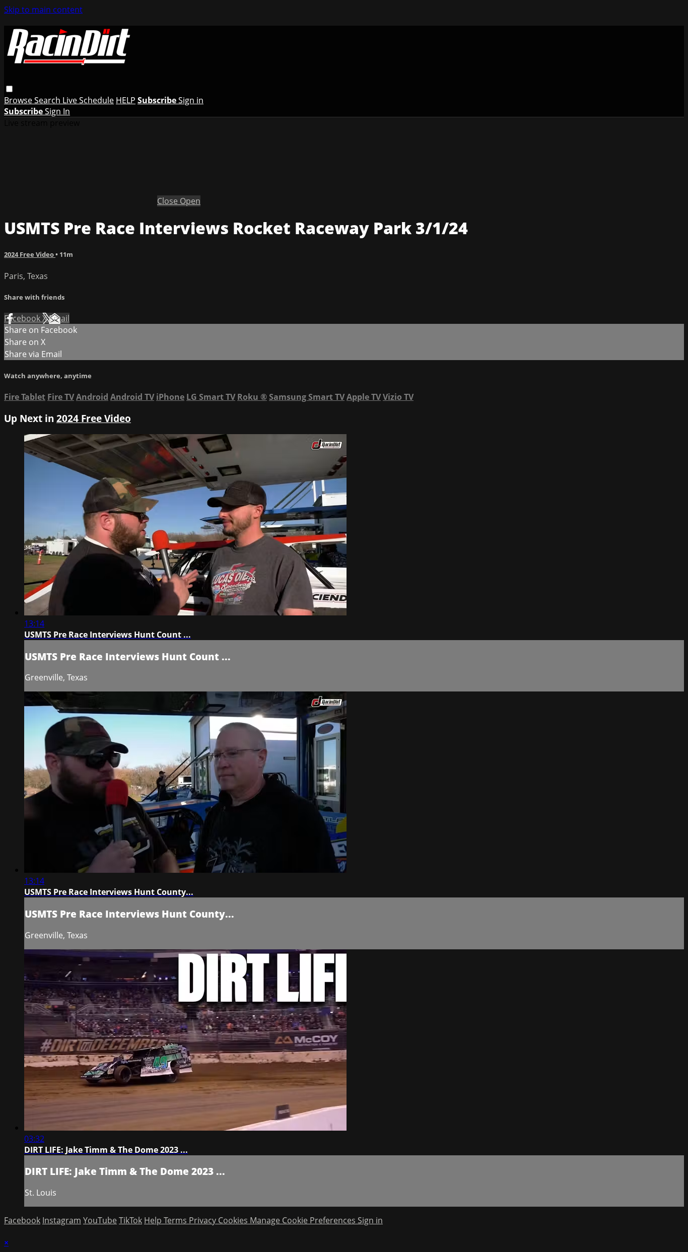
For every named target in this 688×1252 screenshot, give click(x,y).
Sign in (190, 100)
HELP (125, 100)
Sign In (57, 111)
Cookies (234, 1220)
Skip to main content (43, 9)
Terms (176, 1220)
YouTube (100, 1220)
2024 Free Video (29, 254)
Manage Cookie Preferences (304, 1220)
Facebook (23, 318)
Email (59, 318)
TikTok (130, 1220)
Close (168, 200)
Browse (19, 100)
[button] (9, 89)
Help (154, 1220)
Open (190, 200)
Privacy (203, 1220)
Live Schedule (88, 100)
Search (48, 100)
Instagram (61, 1220)
